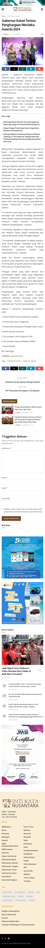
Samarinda (28, 871)
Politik (26, 861)
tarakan (31, 900)
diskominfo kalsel (14, 361)
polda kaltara (7, 900)
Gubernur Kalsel (29, 361)
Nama (5, 478)
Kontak (5, 918)
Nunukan (27, 837)
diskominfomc (17, 356)
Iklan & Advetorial (9, 914)
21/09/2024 (16, 34)
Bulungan (5, 837)
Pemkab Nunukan (31, 850)
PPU (25, 867)
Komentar (7, 448)
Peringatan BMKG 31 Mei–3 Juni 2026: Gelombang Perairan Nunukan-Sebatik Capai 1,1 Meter (25, 685)
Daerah (5, 840)
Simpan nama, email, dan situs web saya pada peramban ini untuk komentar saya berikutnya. (23, 510)
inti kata (31, 892)
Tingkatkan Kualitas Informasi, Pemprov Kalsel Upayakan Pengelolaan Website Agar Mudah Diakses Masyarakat (28, 419)
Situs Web (6, 498)
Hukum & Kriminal (9, 856)
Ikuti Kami (6, 525)
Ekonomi (5, 853)
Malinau (27, 830)
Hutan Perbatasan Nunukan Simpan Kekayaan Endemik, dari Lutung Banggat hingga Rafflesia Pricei (26, 715)
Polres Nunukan (30, 864)
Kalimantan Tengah (10, 866)
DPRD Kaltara (7, 849)
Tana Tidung (29, 878)
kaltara (20, 896)
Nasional (27, 833)
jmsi (38, 892)
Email (5, 488)
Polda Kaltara (29, 857)
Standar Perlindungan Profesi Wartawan (18, 925)
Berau (4, 830)
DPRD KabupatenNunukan (10, 845)
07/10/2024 (25, 412)
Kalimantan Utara (9, 873)
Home (4, 16)
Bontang (5, 833)
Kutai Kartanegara (9, 880)
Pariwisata (28, 844)
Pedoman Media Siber (10, 921)
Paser (26, 847)
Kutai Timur (28, 827)
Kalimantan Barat (9, 859)
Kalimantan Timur (9, 870)
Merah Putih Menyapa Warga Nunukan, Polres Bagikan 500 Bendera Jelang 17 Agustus (23, 705)
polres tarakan (20, 900)
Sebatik (27, 874)
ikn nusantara (20, 892)
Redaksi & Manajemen (11, 911)
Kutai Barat (6, 876)
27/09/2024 (25, 425)
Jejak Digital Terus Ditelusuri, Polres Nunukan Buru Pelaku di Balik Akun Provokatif (16, 671)
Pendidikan (28, 854)
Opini (26, 840)
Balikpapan (6, 827)
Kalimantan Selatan (14, 16)
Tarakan (27, 881)
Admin (6, 34)
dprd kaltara (7, 892)
